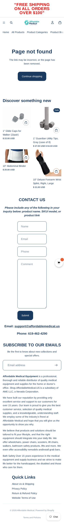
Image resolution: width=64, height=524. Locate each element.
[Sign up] (56, 365)
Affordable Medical (25, 510)
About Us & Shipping (23, 484)
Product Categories (37, 32)
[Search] (11, 22)
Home (6, 32)
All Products (18, 32)
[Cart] (60, 22)
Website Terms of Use (24, 497)
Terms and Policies (32, 517)
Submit (25, 315)
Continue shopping (32, 76)
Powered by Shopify (44, 510)
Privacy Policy (19, 488)
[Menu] (4, 23)
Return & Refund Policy (24, 493)
